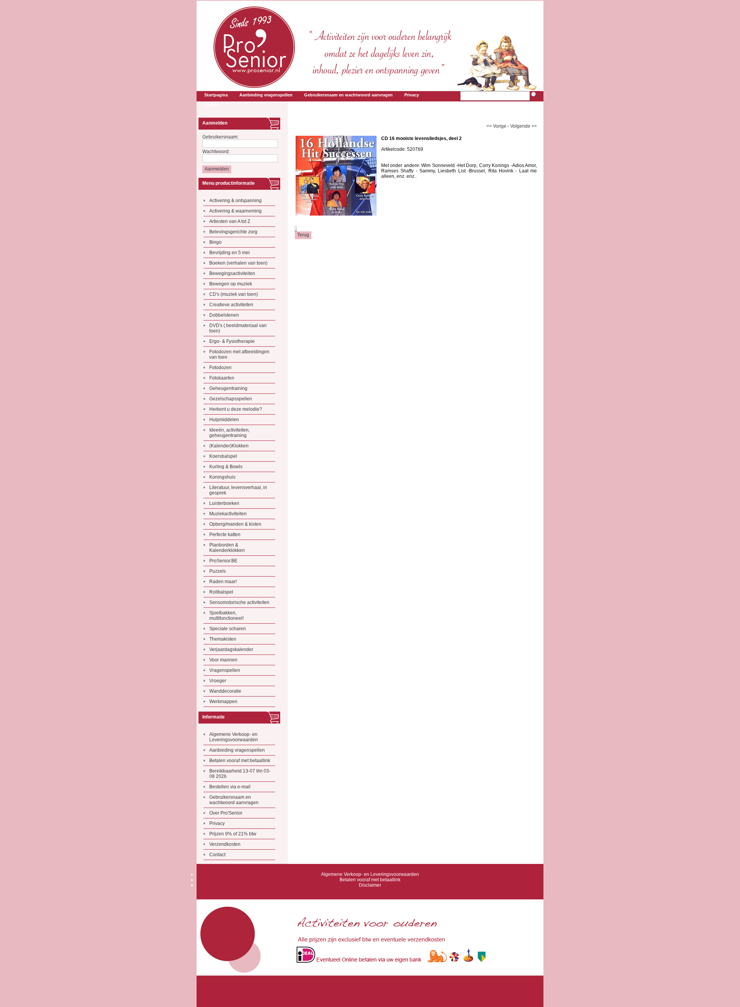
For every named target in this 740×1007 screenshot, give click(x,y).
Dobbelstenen (224, 315)
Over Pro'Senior (225, 813)
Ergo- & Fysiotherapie (232, 341)
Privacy (217, 823)
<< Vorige (496, 126)
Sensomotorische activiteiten (239, 602)
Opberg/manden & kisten (235, 524)
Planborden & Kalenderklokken (227, 547)
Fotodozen (220, 367)
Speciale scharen (227, 628)
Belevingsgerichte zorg (233, 231)
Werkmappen (223, 701)
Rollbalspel (221, 592)
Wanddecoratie (225, 691)
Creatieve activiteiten (231, 304)
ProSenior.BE (223, 560)
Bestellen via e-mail (230, 786)
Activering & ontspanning (235, 200)
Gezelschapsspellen (230, 398)
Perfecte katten (224, 534)
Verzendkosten (224, 844)
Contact (217, 854)
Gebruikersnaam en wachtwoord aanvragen (234, 799)
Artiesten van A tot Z (229, 221)
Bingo (215, 242)
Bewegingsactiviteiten (232, 273)
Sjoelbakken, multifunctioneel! (226, 615)
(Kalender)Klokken (229, 446)
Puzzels (217, 571)
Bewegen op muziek (230, 284)
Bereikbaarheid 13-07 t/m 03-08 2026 (240, 773)
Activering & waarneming (235, 211)
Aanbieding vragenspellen (237, 750)
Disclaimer (370, 885)
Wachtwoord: (216, 151)
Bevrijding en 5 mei (229, 252)
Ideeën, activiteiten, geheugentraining (229, 432)
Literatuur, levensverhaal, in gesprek (238, 490)
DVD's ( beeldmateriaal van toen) (238, 328)
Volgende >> (523, 126)
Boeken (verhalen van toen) (238, 263)
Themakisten (222, 639)
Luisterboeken (224, 503)
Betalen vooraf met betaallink (239, 760)
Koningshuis (222, 477)
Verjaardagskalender (231, 649)
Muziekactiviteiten (228, 513)
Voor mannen (223, 660)
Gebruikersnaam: (220, 137)
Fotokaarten (221, 378)
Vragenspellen (224, 670)
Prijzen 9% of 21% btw (232, 834)
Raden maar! (223, 581)
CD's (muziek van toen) (233, 294)
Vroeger (217, 680)
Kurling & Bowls (225, 466)
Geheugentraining (228, 388)
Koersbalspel (223, 456)
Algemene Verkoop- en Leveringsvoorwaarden (233, 737)
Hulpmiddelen (224, 419)
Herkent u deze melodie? (235, 409)
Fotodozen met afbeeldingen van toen (239, 354)
